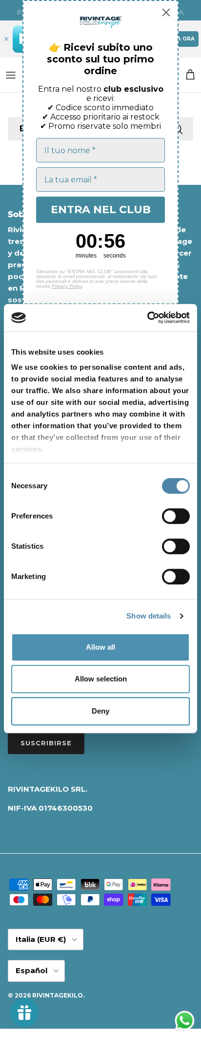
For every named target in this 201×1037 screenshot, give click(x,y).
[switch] (176, 516)
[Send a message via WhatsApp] (184, 1020)
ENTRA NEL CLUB (101, 209)
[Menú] (10, 75)
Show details (148, 616)
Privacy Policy (67, 286)
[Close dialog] (166, 12)
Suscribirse (46, 743)
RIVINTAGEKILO (57, 995)
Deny (100, 711)
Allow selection (101, 679)
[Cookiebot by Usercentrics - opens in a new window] (147, 317)
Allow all (100, 647)
